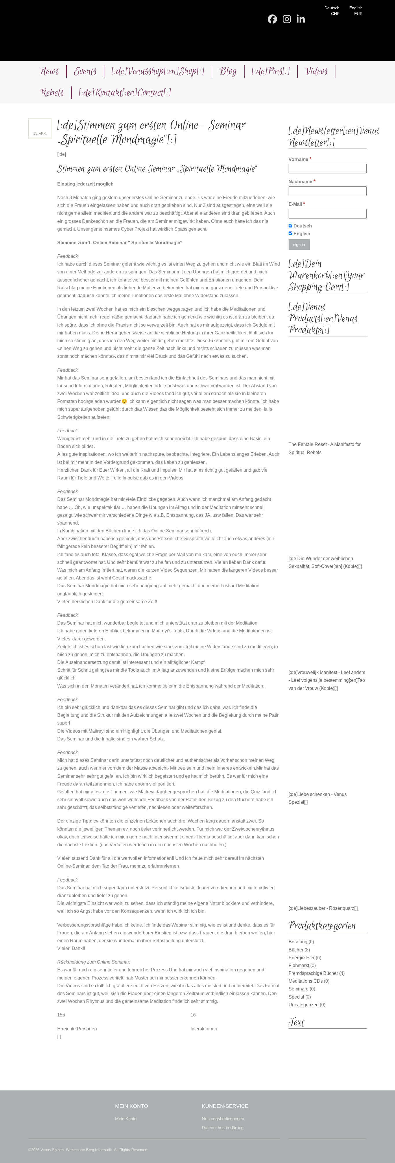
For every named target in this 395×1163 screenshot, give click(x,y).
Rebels (52, 92)
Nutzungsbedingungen (223, 1118)
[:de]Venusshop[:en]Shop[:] (158, 71)
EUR (358, 13)
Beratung (298, 941)
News (49, 71)
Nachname (302, 181)
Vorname (300, 159)
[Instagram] (287, 20)
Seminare (299, 988)
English (356, 7)
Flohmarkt (299, 965)
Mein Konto (125, 1118)
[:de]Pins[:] (271, 71)
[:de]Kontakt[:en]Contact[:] (125, 92)
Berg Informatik (99, 1150)
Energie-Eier (302, 957)
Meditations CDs (306, 981)
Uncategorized (304, 1004)
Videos (316, 71)
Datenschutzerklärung (222, 1127)
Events (85, 71)
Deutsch (331, 7)
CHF (335, 13)
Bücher (296, 949)
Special (296, 997)
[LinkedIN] (301, 20)
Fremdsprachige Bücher (313, 973)
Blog (228, 71)
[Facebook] (272, 20)
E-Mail (297, 204)
